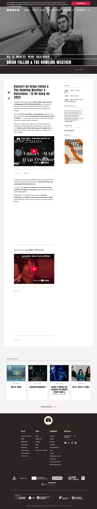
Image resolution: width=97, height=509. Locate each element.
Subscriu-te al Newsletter (67, 436)
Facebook (18, 173)
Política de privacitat (36, 505)
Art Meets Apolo (54, 10)
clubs (42, 10)
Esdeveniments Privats (55, 464)
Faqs (51, 450)
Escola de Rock (25, 450)
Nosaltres (52, 441)
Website (18, 291)
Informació (81, 10)
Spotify (28, 173)
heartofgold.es (69, 130)
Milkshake (38, 441)
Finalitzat (79, 70)
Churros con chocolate (41, 450)
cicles (35, 10)
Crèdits (52, 453)
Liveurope (52, 444)
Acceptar (81, 3)
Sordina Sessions (25, 453)
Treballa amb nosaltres (55, 456)
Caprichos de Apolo (26, 436)
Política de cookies (16, 6)
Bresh (37, 436)
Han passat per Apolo (55, 461)
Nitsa (37, 447)
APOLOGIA (24, 447)
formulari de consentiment (71, 120)
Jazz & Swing (24, 444)
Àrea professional (54, 447)
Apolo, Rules (53, 459)
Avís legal (29, 505)
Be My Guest (24, 441)
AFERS (22, 439)
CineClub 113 (69, 10)
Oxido (37, 444)
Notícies (52, 439)
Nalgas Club (39, 439)
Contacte (52, 436)
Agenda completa (46, 407)
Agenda (27, 10)
